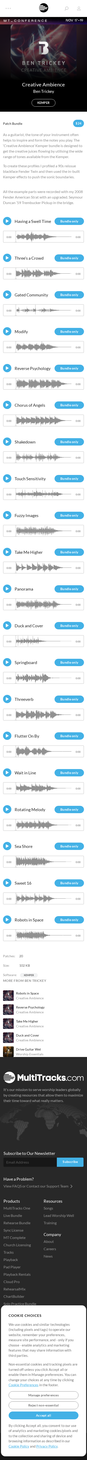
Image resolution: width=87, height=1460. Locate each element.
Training (50, 1223)
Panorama (24, 588)
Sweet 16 (23, 883)
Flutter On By (27, 736)
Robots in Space (27, 993)
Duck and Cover (27, 1035)
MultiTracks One (16, 1208)
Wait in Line (25, 772)
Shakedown (25, 441)
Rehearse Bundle (16, 1223)
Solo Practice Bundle (19, 1303)
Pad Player (12, 1267)
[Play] (7, 221)
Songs (48, 1208)
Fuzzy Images (27, 515)
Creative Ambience (30, 998)
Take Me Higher (27, 1021)
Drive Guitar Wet (28, 1049)
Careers (50, 1249)
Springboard (26, 662)
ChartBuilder (13, 1296)
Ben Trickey (43, 91)
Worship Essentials (29, 1054)
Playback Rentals (17, 1274)
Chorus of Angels (30, 405)
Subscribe (70, 1162)
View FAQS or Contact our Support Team (36, 1186)
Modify (21, 331)
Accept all (43, 1415)
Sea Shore (23, 846)
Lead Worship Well (59, 1215)
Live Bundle (12, 1215)
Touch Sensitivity (30, 478)
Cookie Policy (19, 1446)
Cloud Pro (11, 1281)
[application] (43, 239)
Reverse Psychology (30, 1007)
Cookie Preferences (24, 1385)
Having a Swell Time (33, 221)
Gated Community (31, 294)
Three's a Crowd (29, 258)
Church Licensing (17, 1245)
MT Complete (14, 1237)
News (48, 1256)
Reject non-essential (43, 1405)
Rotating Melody (30, 809)
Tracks (8, 1252)
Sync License (13, 1230)
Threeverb (24, 699)
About (49, 1241)
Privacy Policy (47, 1446)
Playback (10, 1259)
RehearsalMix (14, 1289)
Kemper (29, 975)
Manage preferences (43, 1395)
